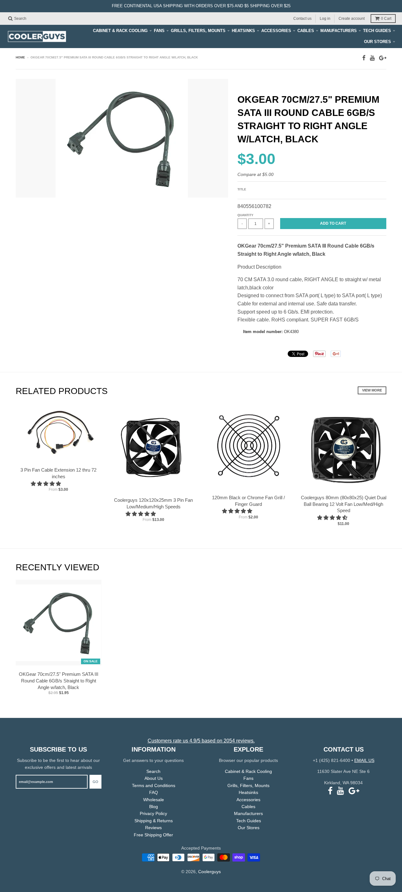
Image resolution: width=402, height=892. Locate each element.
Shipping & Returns (153, 820)
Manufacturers (338, 30)
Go (95, 782)
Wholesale (153, 799)
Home (20, 57)
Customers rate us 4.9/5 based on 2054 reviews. (201, 740)
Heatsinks (243, 30)
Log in (325, 18)
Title (241, 189)
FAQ (153, 792)
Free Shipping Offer (153, 834)
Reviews (153, 827)
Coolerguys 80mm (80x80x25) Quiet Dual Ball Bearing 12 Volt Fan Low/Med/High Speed (343, 504)
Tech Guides (377, 30)
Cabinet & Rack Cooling (120, 30)
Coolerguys (209, 871)
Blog (153, 806)
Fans (159, 30)
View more (372, 390)
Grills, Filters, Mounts (198, 30)
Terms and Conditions (153, 785)
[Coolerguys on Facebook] (364, 58)
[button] (46, 483)
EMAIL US (364, 760)
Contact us (302, 18)
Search (153, 771)
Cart (386, 18)
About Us (153, 778)
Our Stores (377, 41)
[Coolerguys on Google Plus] (382, 58)
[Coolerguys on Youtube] (372, 58)
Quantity (245, 215)
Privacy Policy (153, 813)
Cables (305, 30)
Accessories (276, 30)
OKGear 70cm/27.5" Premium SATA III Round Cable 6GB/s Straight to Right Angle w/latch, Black (58, 680)
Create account (352, 18)
